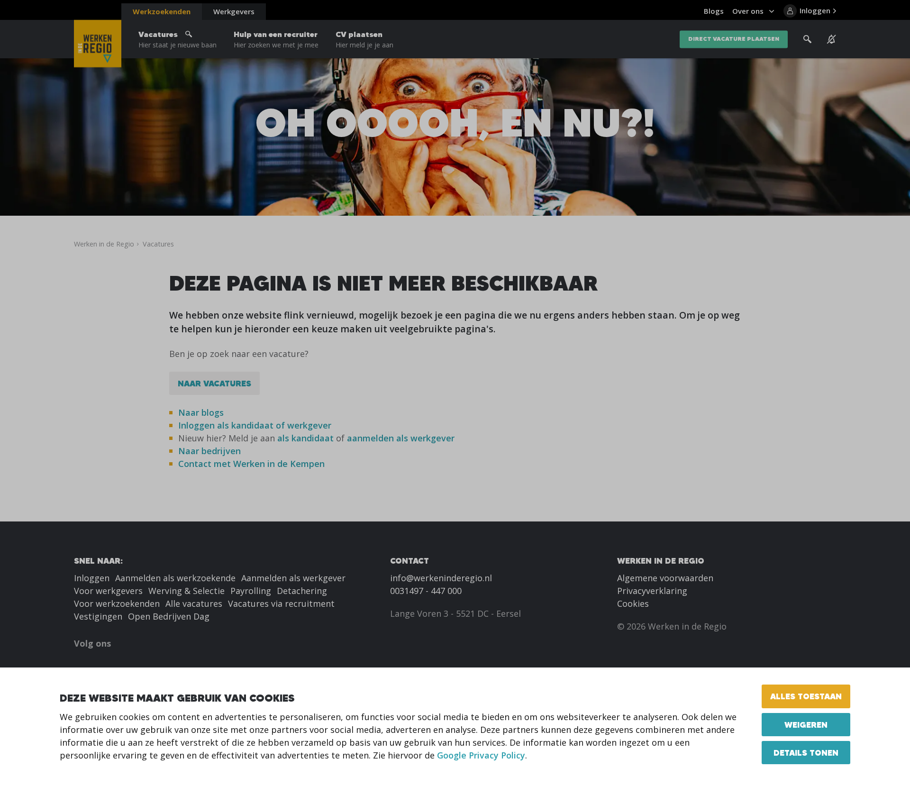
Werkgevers (234, 11)
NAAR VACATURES (214, 383)
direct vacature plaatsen (733, 39)
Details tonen (806, 753)
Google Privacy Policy (481, 755)
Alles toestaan (806, 696)
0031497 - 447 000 (426, 590)
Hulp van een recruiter (276, 39)
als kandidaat (305, 438)
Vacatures (177, 39)
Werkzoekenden (162, 11)
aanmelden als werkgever (401, 438)
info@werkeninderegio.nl (441, 578)
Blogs (714, 11)
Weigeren (806, 725)
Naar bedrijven (210, 451)
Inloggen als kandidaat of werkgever (254, 425)
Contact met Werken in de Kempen (251, 463)
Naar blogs (201, 412)
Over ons (748, 11)
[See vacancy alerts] (831, 39)
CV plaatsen (364, 39)
